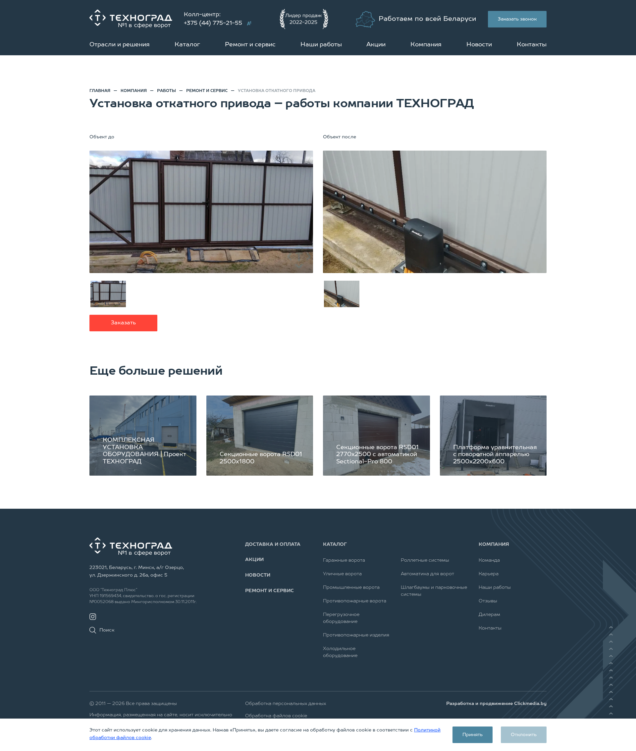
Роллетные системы (425, 560)
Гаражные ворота (344, 560)
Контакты (532, 45)
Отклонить (524, 734)
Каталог (187, 45)
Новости (479, 45)
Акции (376, 45)
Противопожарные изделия (356, 635)
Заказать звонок (517, 19)
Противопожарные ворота (354, 601)
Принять (472, 734)
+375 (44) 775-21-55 (213, 23)
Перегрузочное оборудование (341, 618)
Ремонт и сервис (250, 45)
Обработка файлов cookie (276, 716)
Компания (426, 45)
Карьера (489, 574)
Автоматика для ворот (427, 574)
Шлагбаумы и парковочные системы (434, 591)
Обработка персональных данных (285, 703)
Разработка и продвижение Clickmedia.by (496, 703)
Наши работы (321, 45)
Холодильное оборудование (340, 652)
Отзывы (488, 601)
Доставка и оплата (272, 544)
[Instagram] (92, 616)
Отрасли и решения (119, 45)
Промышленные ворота (351, 587)
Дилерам (489, 614)
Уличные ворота (342, 574)
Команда (489, 560)
